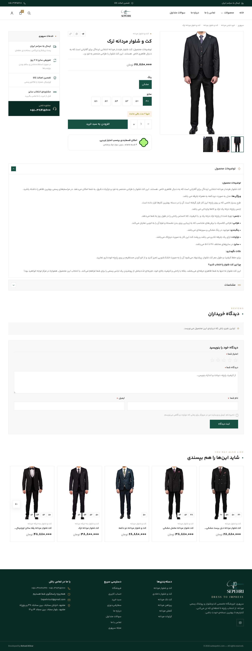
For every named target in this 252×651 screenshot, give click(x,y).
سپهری (241, 25)
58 (96, 101)
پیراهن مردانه (165, 605)
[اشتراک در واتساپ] (76, 33)
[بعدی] (16, 504)
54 (116, 101)
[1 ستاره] (212, 360)
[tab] (237, 144)
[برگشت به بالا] (244, 645)
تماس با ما (210, 13)
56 (106, 101)
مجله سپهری (114, 628)
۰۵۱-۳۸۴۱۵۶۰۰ (57, 588)
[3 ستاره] (223, 360)
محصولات (229, 13)
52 (126, 101)
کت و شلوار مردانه (210, 25)
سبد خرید (116, 600)
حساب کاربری (114, 594)
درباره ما (195, 13)
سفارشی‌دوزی (114, 605)
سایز (149, 94)
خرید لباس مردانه (228, 25)
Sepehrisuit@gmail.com (53, 600)
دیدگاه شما (231, 367)
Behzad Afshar (27, 646)
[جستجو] (29, 13)
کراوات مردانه (165, 617)
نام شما (233, 398)
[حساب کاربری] (11, 13)
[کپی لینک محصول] (70, 33)
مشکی (145, 84)
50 (137, 101)
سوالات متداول (177, 13)
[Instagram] (240, 622)
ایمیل (121, 398)
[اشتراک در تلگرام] (82, 33)
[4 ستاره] (229, 360)
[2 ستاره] (218, 360)
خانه (241, 13)
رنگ (150, 77)
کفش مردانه (165, 611)
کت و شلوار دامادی (162, 594)
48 (147, 101)
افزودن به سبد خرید (98, 124)
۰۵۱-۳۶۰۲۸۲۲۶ (39, 588)
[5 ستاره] (235, 360)
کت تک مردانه (165, 600)
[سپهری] (126, 13)
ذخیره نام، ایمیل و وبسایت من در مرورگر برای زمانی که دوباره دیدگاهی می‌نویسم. (199, 415)
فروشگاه (116, 588)
